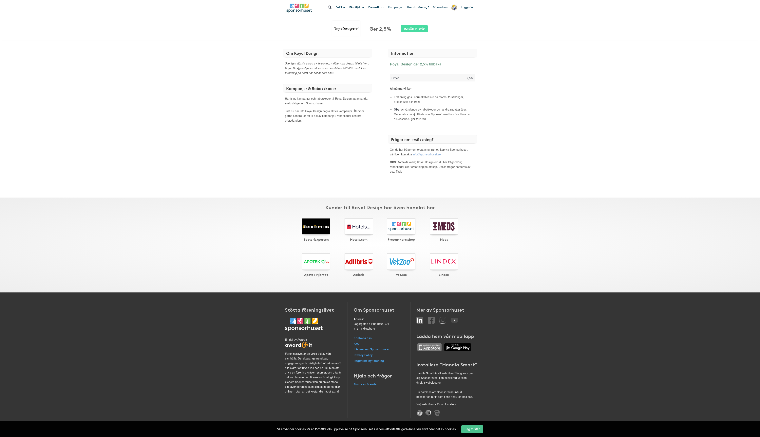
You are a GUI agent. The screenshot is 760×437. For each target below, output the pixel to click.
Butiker (340, 7)
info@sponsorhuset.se (427, 154)
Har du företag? (418, 7)
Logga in (467, 7)
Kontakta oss (363, 338)
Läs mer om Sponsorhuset (371, 349)
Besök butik (414, 28)
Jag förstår (472, 429)
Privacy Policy (363, 355)
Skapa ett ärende (365, 384)
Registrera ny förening (369, 361)
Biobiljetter (356, 7)
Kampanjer (395, 7)
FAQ (356, 344)
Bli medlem (440, 7)
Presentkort (376, 7)
